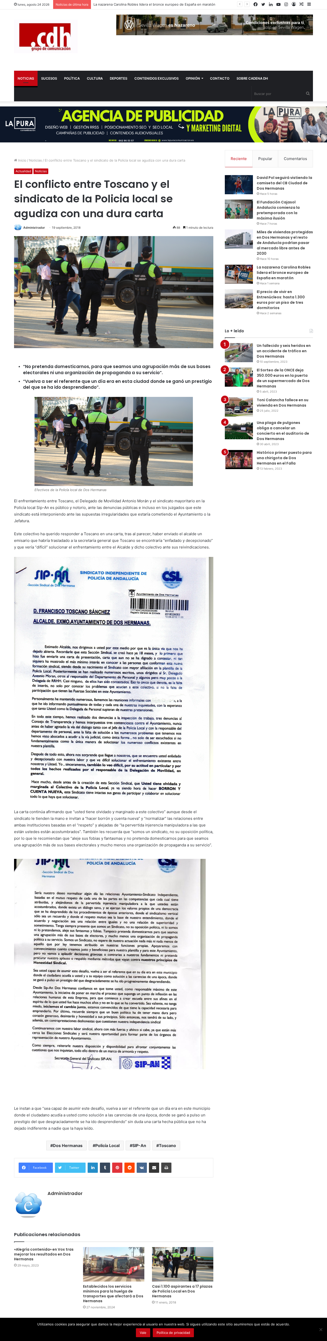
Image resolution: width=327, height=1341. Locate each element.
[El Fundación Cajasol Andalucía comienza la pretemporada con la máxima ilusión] (239, 209)
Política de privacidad (173, 1333)
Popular (265, 158)
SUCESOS (49, 78)
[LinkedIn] (93, 1168)
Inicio (21, 160)
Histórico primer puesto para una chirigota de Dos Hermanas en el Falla (284, 458)
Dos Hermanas (68, 1145)
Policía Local (107, 1145)
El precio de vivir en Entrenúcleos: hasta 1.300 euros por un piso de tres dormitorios (161, 4)
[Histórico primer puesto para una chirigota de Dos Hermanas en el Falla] (239, 459)
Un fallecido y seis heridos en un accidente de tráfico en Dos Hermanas (284, 351)
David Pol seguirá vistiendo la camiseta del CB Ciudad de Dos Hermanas (284, 183)
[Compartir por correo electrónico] (154, 1168)
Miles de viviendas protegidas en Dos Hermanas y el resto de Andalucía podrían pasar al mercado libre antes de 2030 (285, 242)
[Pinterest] (117, 1168)
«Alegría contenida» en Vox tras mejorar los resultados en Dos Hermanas (44, 1254)
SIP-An (139, 1145)
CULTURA (95, 78)
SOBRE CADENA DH (252, 78)
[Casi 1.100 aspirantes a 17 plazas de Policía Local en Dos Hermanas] (182, 1264)
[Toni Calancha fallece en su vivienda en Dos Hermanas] (239, 407)
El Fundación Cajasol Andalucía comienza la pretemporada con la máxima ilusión (278, 210)
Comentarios (295, 158)
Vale (143, 1333)
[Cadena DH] (46, 36)
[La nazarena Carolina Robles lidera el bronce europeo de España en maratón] (239, 274)
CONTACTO (219, 78)
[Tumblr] (105, 1168)
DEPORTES (118, 78)
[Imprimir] (166, 1168)
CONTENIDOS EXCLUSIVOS (156, 78)
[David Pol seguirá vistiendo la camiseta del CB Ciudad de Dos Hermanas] (239, 184)
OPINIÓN (193, 78)
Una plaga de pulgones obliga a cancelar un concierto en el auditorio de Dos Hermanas (283, 430)
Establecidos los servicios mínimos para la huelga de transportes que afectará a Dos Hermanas (113, 1293)
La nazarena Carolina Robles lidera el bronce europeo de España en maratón (284, 273)
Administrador (34, 227)
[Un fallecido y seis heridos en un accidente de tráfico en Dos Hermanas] (239, 352)
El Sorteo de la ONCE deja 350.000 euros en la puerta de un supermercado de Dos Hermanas (283, 378)
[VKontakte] (142, 1168)
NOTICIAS (26, 78)
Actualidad (23, 171)
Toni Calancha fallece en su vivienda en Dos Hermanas (282, 402)
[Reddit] (129, 1168)
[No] (320, 1329)
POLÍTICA (72, 78)
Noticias (35, 160)
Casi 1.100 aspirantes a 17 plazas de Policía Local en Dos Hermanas (182, 1291)
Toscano (167, 1145)
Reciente (239, 158)
